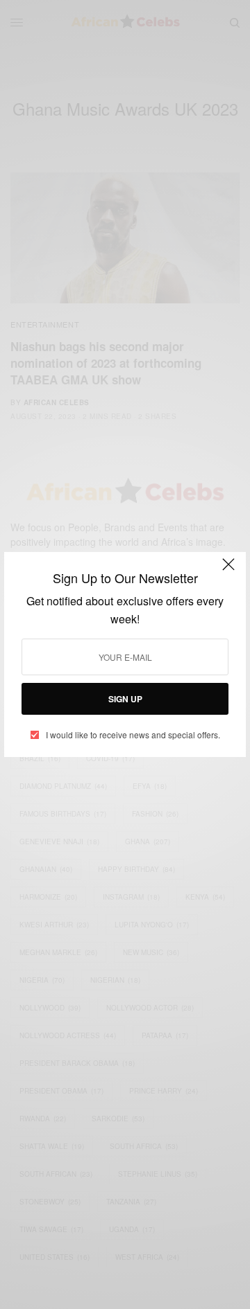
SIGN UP (125, 699)
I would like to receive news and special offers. (133, 735)
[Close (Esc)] (228, 570)
